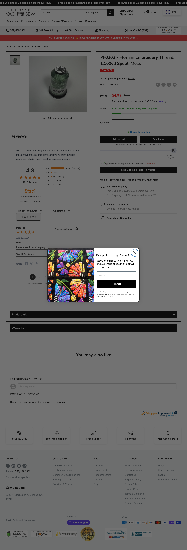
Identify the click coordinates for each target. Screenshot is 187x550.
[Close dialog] (134, 252)
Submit (116, 284)
